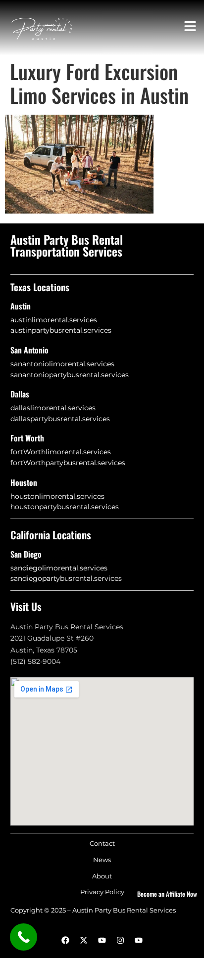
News (102, 860)
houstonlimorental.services (57, 496)
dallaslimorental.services (53, 407)
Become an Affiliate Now (167, 894)
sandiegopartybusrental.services (66, 578)
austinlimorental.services (53, 319)
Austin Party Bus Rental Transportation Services (66, 245)
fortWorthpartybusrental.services (67, 462)
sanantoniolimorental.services (62, 363)
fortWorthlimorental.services (60, 451)
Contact (102, 843)
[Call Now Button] (23, 937)
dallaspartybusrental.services (60, 418)
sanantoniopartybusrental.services (69, 374)
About (102, 876)
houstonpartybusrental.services (64, 506)
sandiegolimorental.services (58, 568)
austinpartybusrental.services (60, 330)
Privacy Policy (102, 892)
